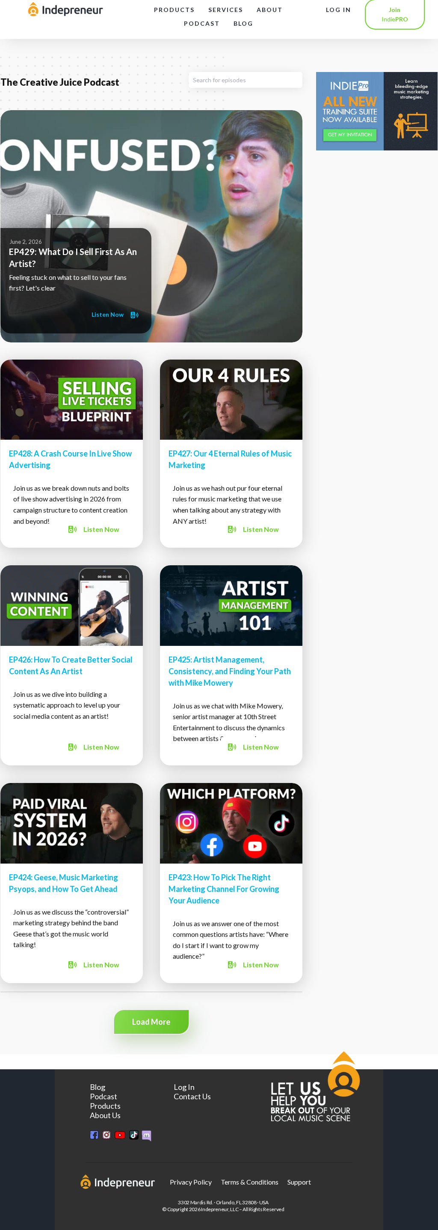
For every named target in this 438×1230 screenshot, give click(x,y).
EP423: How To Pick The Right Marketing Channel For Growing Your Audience (231, 883)
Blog (97, 1087)
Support (299, 1182)
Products (105, 1105)
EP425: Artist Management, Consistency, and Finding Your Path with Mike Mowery (231, 665)
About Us (105, 1115)
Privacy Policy (191, 1182)
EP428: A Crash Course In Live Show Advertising (71, 454)
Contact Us (192, 1096)
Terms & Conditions (249, 1182)
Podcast (103, 1096)
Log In (184, 1087)
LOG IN (338, 9)
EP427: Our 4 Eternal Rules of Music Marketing (231, 454)
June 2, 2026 (25, 241)
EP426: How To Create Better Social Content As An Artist (71, 665)
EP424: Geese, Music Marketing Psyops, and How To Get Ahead (71, 883)
